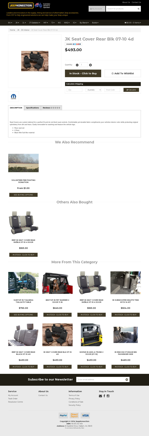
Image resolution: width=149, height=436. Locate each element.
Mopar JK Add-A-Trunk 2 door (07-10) (91, 353)
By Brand (84, 23)
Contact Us (136, 2)
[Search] (138, 9)
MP (45, 23)
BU (9, 23)
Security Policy (75, 405)
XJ (74, 23)
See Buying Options (23, 195)
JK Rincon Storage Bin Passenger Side (126, 353)
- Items (133, 23)
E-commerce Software (72, 428)
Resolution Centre (15, 402)
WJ (59, 23)
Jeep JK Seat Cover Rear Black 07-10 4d (23, 353)
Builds (94, 23)
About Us (126, 2)
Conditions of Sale (76, 402)
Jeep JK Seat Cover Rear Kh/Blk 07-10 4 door (23, 241)
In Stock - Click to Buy (83, 73)
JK (17, 23)
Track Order (12, 399)
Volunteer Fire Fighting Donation (23, 181)
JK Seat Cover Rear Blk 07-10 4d (44, 30)
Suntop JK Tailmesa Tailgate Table (23, 301)
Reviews (47, 108)
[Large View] (13, 96)
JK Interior (25, 30)
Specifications (32, 108)
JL (23, 23)
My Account (13, 395)
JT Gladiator (34, 23)
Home (12, 30)
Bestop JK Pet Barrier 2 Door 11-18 (57, 301)
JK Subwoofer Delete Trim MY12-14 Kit (125, 301)
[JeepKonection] (29, 5)
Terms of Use (74, 395)
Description (16, 108)
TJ (52, 23)
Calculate (132, 90)
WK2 (66, 23)
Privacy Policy (74, 399)
